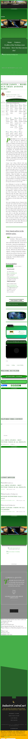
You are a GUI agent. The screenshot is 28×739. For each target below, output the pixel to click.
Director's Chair (14, 715)
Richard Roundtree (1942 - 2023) (12, 497)
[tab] (16, 304)
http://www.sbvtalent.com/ (12, 285)
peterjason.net (16, 317)
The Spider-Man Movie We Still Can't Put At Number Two (6, 694)
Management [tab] (18, 266)
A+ (3, 9)
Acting (13, 365)
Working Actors (14, 713)
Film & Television (12, 304)
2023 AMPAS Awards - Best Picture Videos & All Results (13, 441)
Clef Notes (14, 717)
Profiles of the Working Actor (12, 94)
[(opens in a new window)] (16, 350)
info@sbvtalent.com (13, 286)
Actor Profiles (20, 365)
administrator (5, 444)
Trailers (5, 435)
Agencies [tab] (9, 266)
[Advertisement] (14, 23)
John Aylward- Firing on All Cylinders (13, 508)
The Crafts (14, 720)
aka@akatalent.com (13, 277)
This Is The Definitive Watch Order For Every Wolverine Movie (15, 682)
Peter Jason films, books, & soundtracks (21, 333)
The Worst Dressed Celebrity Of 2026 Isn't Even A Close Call (6, 682)
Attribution (14, 728)
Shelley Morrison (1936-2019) (12, 68)
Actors (8, 365)
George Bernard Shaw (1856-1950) (14, 596)
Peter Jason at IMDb (11, 333)
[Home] (14, 701)
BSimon (9, 92)
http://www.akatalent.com (12, 272)
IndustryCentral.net (14, 705)
